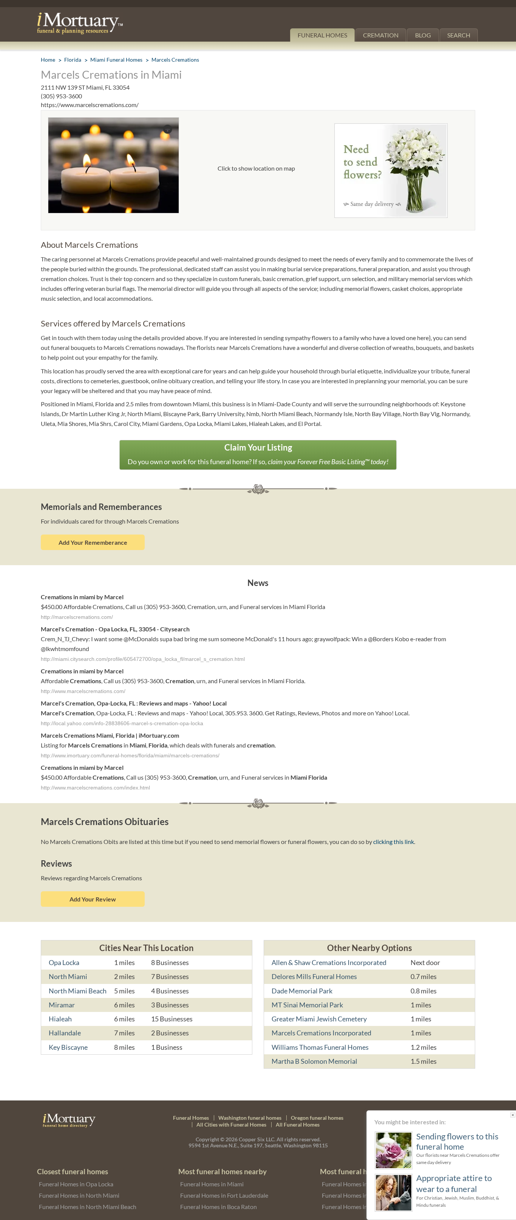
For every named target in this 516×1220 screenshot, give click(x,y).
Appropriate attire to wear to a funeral (452, 1183)
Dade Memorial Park (302, 991)
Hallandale (65, 1033)
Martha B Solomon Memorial (314, 1061)
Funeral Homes (322, 35)
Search (458, 35)
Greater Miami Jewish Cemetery (319, 1019)
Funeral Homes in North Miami (79, 1195)
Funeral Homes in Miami (212, 1183)
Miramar (62, 1005)
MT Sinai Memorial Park (307, 1005)
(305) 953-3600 (61, 95)
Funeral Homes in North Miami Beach (87, 1206)
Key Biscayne (68, 1047)
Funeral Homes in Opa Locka (76, 1183)
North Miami (68, 976)
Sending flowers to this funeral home (456, 1141)
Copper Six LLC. (257, 1139)
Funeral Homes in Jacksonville (361, 1183)
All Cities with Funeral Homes (231, 1124)
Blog (423, 35)
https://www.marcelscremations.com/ (90, 104)
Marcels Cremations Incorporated (321, 1033)
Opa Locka (64, 962)
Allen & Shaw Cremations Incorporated (329, 962)
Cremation (381, 35)
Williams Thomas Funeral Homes (320, 1047)
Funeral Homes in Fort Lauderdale (224, 1195)
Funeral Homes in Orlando (356, 1206)
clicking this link (393, 841)
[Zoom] (113, 122)
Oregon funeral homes (317, 1117)
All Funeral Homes (298, 1124)
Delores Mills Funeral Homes (314, 976)
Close (511, 1115)
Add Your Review (93, 899)
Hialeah (60, 1019)
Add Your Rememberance (93, 542)
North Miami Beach (78, 991)
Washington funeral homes (249, 1117)
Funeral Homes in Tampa (354, 1195)
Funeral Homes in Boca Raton (218, 1206)
